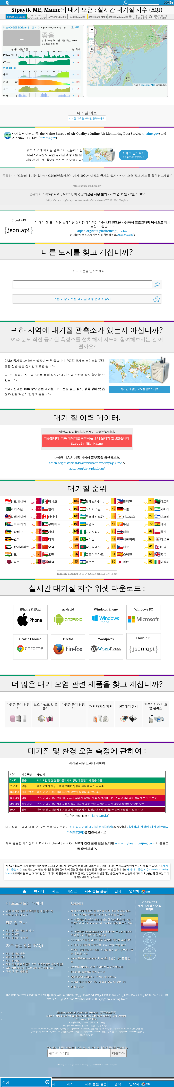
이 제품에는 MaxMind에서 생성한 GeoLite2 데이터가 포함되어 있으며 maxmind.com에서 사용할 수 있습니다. (102, 923)
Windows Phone (106, 609)
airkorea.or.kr (98, 816)
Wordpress (106, 639)
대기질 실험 (13, 934)
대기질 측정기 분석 (17, 937)
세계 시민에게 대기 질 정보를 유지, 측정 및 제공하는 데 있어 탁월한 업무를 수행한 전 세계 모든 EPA (100, 912)
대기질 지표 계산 (15, 957)
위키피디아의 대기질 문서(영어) (91, 827)
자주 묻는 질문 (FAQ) (24, 945)
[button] (115, 58)
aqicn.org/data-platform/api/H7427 (102, 231)
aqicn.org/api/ (125, 234)
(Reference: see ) (83, 795)
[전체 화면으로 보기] (77, 27)
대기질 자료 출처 (15, 953)
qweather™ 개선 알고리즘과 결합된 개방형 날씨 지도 (101, 940)
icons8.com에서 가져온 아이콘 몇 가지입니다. (97, 966)
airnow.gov (48, 138)
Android (68, 609)
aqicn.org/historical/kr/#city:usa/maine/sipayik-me (85, 463)
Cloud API (143, 638)
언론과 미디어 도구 (17, 914)
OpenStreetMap (148, 84)
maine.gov (151, 133)
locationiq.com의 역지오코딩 (88, 971)
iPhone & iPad (30, 609)
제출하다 (118, 1053)
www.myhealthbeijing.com (135, 843)
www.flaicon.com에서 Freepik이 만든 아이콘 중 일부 (100, 960)
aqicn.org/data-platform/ (87, 468)
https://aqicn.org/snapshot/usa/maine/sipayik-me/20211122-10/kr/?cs (87, 200)
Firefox (68, 639)
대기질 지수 (21, 27)
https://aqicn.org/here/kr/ (87, 185)
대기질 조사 (16, 922)
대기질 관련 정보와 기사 (20, 930)
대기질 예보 (13, 960)
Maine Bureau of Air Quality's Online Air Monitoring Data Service (86, 1015)
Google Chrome (30, 639)
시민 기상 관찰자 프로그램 (86, 945)
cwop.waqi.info (116, 945)
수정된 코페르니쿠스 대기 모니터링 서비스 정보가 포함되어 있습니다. (102, 951)
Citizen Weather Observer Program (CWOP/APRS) (86, 1012)
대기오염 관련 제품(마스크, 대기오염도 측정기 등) (34, 964)
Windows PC (143, 609)
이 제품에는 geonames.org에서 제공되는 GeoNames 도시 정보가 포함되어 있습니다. (101, 933)
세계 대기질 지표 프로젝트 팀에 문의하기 (29, 911)
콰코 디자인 (77, 986)
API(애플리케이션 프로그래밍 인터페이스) (30, 967)
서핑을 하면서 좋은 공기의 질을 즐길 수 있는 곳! (98, 981)
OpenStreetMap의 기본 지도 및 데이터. (93, 976)
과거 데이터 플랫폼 (17, 971)
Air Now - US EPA (86, 1019)
